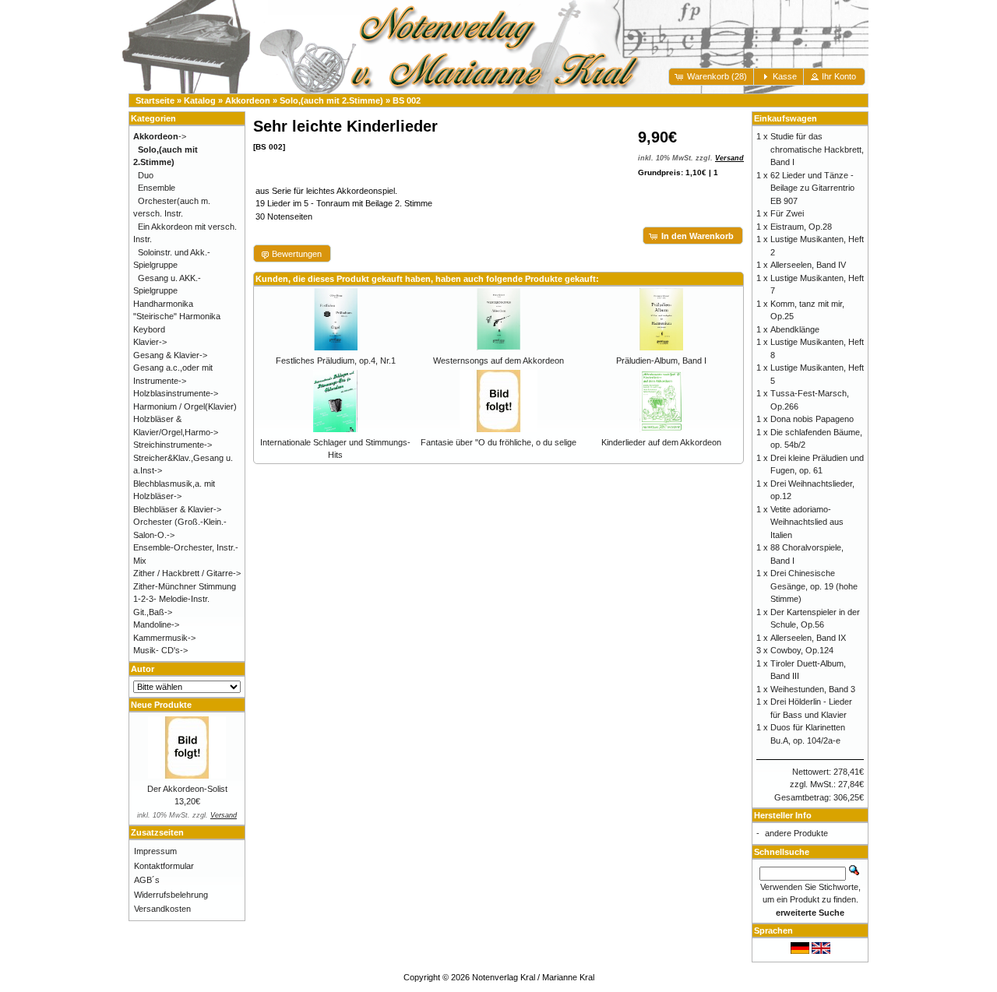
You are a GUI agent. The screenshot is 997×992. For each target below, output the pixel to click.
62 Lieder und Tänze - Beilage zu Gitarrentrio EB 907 (812, 188)
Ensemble (156, 187)
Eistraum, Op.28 (801, 226)
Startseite (155, 100)
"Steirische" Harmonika (176, 316)
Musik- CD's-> (160, 650)
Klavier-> (150, 341)
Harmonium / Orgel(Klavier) (185, 406)
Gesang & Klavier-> (170, 355)
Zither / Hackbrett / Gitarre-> (187, 573)
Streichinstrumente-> (172, 444)
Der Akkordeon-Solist (187, 788)
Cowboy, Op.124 (801, 650)
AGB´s (147, 880)
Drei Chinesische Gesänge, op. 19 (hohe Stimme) (814, 585)
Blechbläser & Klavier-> (177, 509)
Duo (145, 175)
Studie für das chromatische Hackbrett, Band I (817, 149)
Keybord (149, 329)
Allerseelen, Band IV (808, 264)
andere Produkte (796, 833)
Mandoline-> (156, 624)
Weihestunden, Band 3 (812, 689)
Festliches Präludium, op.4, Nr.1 (336, 360)
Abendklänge (794, 329)
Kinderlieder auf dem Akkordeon (661, 442)
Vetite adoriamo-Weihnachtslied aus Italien (807, 522)
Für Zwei (787, 213)
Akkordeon (247, 100)
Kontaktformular (164, 866)
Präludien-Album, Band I (661, 360)
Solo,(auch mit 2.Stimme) (331, 100)
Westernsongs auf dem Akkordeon (498, 360)
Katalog (200, 100)
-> (159, 136)
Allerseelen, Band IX (808, 637)
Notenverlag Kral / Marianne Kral (533, 977)
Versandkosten (162, 908)
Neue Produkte (161, 704)
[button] (712, 77)
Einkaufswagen (785, 118)
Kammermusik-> (164, 637)
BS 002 (407, 100)
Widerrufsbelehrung (171, 894)
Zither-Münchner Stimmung (184, 586)
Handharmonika (163, 303)
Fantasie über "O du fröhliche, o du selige (498, 442)
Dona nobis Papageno (812, 419)
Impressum (155, 851)
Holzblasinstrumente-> (175, 393)
